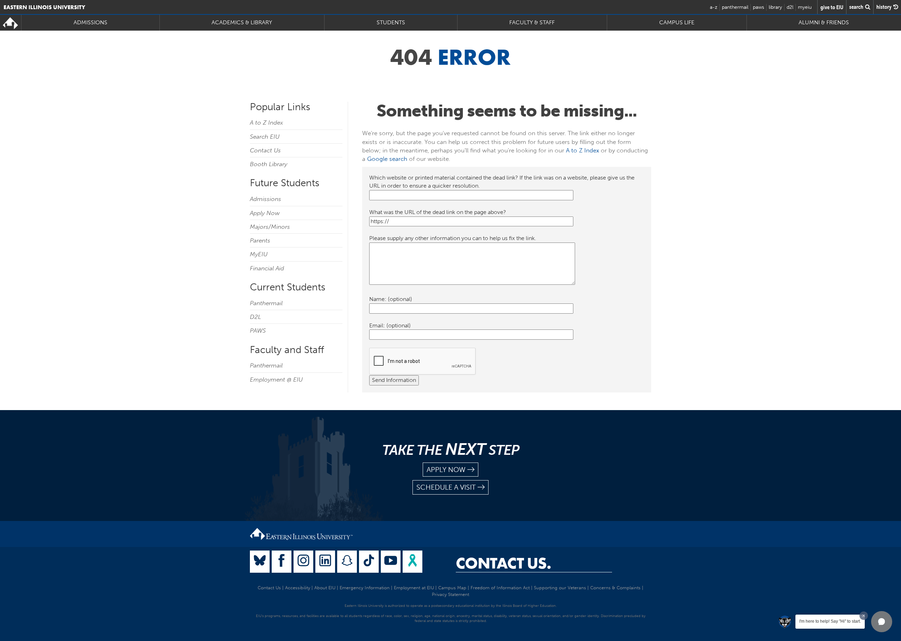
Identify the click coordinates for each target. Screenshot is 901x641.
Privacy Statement (450, 594)
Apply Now (265, 212)
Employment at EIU (414, 587)
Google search (387, 158)
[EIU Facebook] (281, 562)
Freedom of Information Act (500, 587)
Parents (260, 240)
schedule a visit (446, 487)
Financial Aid (267, 268)
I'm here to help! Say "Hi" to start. (830, 621)
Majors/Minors (270, 226)
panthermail (735, 7)
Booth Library (268, 164)
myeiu (805, 7)
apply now (446, 469)
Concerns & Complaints (615, 587)
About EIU (324, 587)
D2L (255, 316)
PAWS (258, 330)
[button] (881, 621)
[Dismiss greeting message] (863, 615)
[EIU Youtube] (391, 562)
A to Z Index (266, 122)
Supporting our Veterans (560, 587)
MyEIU (258, 254)
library (775, 7)
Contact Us (265, 150)
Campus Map (452, 587)
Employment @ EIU (276, 379)
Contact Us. (503, 563)
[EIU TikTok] (369, 562)
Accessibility (297, 587)
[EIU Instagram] (303, 562)
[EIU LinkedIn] (325, 562)
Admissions (265, 198)
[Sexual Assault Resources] (412, 562)
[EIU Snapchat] (347, 562)
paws (758, 7)
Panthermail (266, 303)
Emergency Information (365, 587)
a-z (713, 7)
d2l (790, 7)
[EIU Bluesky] (260, 562)
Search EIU (264, 136)
